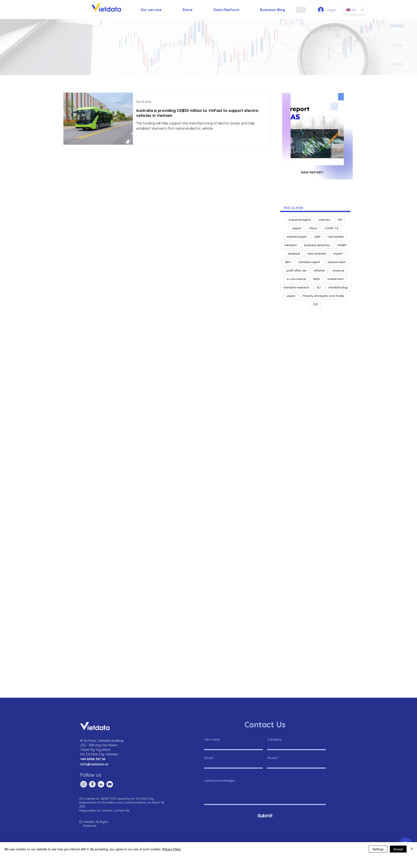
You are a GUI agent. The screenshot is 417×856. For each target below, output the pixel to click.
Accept (398, 849)
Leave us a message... (220, 780)
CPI (315, 304)
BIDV (316, 279)
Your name (212, 739)
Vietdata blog (338, 287)
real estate (336, 236)
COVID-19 (331, 228)
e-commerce (296, 279)
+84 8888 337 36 (92, 759)
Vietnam (324, 219)
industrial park (297, 236)
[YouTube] (109, 784)
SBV (288, 262)
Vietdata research (296, 287)
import (338, 253)
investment (336, 279)
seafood (294, 253)
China (313, 228)
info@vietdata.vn (94, 764)
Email (208, 758)
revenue (338, 270)
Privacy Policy (171, 849)
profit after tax (296, 270)
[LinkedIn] (101, 784)
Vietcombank (316, 253)
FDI (340, 219)
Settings (378, 849)
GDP (317, 236)
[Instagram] (83, 784)
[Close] (411, 849)
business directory (317, 245)
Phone (272, 758)
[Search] (301, 10)
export (296, 228)
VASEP (341, 245)
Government (337, 262)
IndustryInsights (300, 219)
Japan (290, 296)
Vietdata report (309, 262)
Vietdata (290, 245)
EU (319, 287)
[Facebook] (92, 784)
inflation (319, 270)
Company (274, 739)
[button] (317, 129)
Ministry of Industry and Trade (323, 296)
